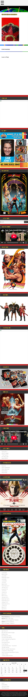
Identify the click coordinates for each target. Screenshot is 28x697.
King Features (5, 644)
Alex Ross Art (5, 631)
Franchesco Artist (6, 642)
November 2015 (5, 600)
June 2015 (4, 605)
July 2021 (4, 582)
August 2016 (5, 589)
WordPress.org (5, 688)
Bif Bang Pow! (5, 634)
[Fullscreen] (26, 242)
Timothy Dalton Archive (7, 655)
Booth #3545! (5, 458)
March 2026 (4, 574)
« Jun (2, 675)
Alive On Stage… (5, 453)
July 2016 (4, 590)
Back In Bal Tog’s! (9, 618)
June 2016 (4, 592)
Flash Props (4, 472)
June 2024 (4, 581)
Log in (3, 683)
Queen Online (5, 654)
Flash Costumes (5, 469)
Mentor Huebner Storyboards (8, 649)
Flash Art (4, 466)
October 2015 (5, 602)
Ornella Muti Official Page (7, 650)
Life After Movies (5, 647)
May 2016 (4, 594)
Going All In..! (5, 451)
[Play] (2, 242)
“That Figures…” (5, 455)
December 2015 (5, 599)
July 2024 (4, 579)
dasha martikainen (6, 620)
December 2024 (5, 577)
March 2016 (4, 595)
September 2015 (6, 604)
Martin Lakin (4, 623)
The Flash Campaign (15, 616)
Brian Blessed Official (6, 636)
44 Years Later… (5, 456)
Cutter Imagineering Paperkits (9, 639)
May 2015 (4, 607)
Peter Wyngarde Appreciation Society (10, 652)
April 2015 (4, 608)
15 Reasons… (12, 623)
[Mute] (23, 242)
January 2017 (5, 587)
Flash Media (4, 471)
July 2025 (4, 576)
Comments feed (5, 686)
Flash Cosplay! (6, 49)
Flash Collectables (6, 467)
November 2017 (5, 585)
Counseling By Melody (7, 637)
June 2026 (4, 572)
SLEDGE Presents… (10, 621)
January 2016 (5, 597)
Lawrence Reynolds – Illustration (9, 645)
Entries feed (4, 684)
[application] (14, 236)
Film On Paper (5, 640)
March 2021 (4, 584)
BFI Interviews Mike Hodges (8, 632)
